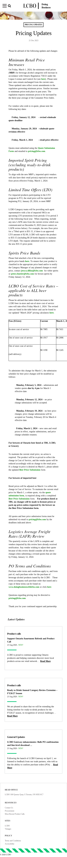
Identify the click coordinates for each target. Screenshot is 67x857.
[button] (11, 6)
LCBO (7, 826)
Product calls (14, 633)
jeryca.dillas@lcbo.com (32, 270)
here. (27, 261)
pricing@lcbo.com (36, 151)
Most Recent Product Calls (15, 814)
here (43, 79)
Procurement (9, 811)
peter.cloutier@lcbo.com (23, 274)
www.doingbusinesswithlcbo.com (24, 587)
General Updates (16, 737)
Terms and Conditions (13, 841)
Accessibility (9, 844)
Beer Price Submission (29, 470)
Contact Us (9, 808)
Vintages (8, 829)
